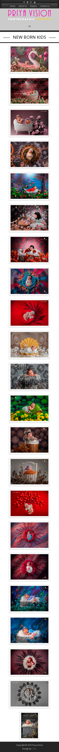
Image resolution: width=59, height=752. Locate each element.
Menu (29, 26)
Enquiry (33, 6)
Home (12, 6)
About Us (22, 6)
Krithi (34, 748)
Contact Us (44, 6)
